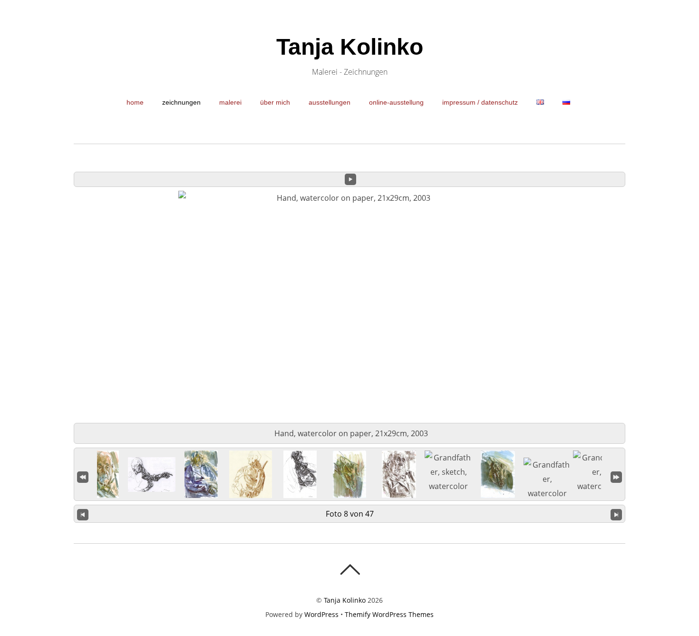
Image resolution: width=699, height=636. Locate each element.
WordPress (321, 614)
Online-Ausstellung (396, 102)
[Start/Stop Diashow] (350, 179)
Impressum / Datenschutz (480, 102)
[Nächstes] (616, 514)
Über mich (275, 102)
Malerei (230, 102)
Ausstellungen (329, 102)
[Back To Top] (349, 569)
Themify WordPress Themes (389, 614)
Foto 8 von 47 (350, 514)
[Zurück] (82, 514)
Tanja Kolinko (345, 600)
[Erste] (82, 476)
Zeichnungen (181, 102)
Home (135, 102)
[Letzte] (616, 476)
